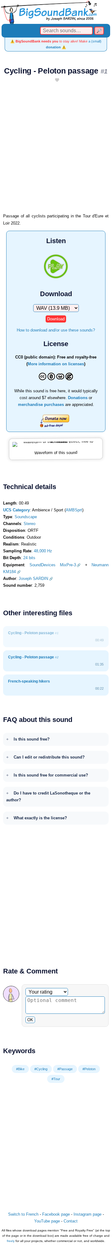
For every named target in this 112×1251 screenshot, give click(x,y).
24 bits (29, 557)
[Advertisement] (56, 151)
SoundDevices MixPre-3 (52, 565)
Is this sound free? (32, 739)
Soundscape (26, 516)
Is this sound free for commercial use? (51, 775)
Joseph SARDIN (33, 578)
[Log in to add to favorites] (57, 80)
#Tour (56, 1079)
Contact (71, 1221)
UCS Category (16, 510)
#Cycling (40, 1069)
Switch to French (23, 1214)
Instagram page (87, 1214)
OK (30, 1019)
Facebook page (56, 1214)
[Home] (56, 12)
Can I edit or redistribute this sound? (49, 757)
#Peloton (89, 1069)
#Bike (20, 1069)
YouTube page (47, 1221)
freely (11, 1241)
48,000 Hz (43, 551)
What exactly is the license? (40, 818)
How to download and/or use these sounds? (56, 330)
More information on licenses (56, 364)
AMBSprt (74, 510)
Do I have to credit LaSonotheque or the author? (48, 796)
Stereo (29, 523)
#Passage (65, 1069)
